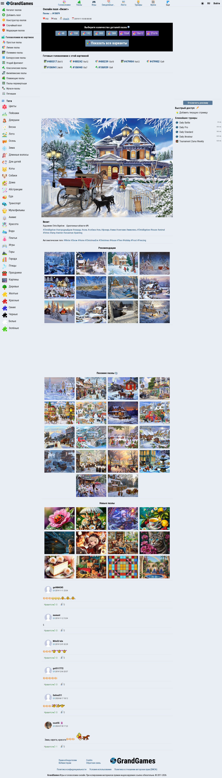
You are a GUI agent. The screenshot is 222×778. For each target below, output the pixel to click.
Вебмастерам (65, 763)
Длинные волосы (19, 154)
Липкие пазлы (13, 47)
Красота (13, 224)
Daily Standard (186, 132)
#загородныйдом (64, 229)
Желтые (13, 293)
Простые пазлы (14, 42)
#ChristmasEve (91, 240)
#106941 (52, 67)
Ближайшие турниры (186, 118)
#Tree (119, 240)
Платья (13, 238)
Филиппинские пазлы (16, 73)
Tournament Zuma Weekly (191, 141)
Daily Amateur (186, 136)
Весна (12, 127)
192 (88, 33)
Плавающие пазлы (15, 78)
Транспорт (15, 203)
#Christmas (104, 240)
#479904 (129, 61)
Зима (12, 147)
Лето (11, 134)
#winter (59, 232)
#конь (84, 229)
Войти (217, 3)
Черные (13, 314)
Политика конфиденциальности (71, 769)
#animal (161, 229)
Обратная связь (93, 763)
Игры (12, 245)
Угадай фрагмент (14, 63)
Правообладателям (68, 760)
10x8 (126, 33)
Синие (12, 307)
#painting (78, 232)
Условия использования (100, 769)
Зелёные (14, 328)
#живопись (131, 229)
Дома (12, 182)
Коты (12, 168)
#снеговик (121, 229)
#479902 (154, 61)
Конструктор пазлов (16, 20)
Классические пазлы (16, 68)
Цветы (12, 106)
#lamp (53, 232)
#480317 (52, 61)
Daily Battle (184, 122)
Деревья (14, 286)
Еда (11, 196)
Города (13, 258)
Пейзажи (14, 113)
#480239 (103, 61)
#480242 (77, 61)
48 (63, 33)
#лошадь (77, 229)
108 (76, 33)
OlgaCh (66, 19)
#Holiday (126, 240)
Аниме (12, 217)
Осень (12, 140)
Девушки (14, 120)
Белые (12, 321)
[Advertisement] (107, 95)
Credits (89, 760)
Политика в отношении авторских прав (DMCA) (135, 769)
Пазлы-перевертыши (16, 83)
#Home (81, 240)
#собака (92, 229)
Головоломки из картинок (20, 37)
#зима (113, 229)
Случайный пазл (14, 25)
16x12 (140, 33)
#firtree (46, 232)
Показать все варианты (109, 43)
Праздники (15, 272)
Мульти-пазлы (13, 88)
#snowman (68, 232)
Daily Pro (183, 127)
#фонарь (105, 229)
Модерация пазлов (15, 30)
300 (101, 33)
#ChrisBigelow (49, 229)
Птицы (12, 265)
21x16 (154, 33)
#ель (98, 229)
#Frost (134, 240)
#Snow (74, 240)
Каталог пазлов (13, 10)
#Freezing (141, 240)
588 (114, 33)
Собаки (13, 175)
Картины (14, 279)
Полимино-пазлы (14, 52)
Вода (11, 231)
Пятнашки (11, 93)
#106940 (77, 67)
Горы (11, 251)
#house (153, 229)
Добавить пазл (13, 15)
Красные (14, 300)
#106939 (103, 67)
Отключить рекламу (198, 102)
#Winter (67, 240)
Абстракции (15, 189)
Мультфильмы (17, 210)
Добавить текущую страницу (193, 112)
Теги (9, 101)
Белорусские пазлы (16, 57)
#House (113, 240)
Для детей (15, 161)
